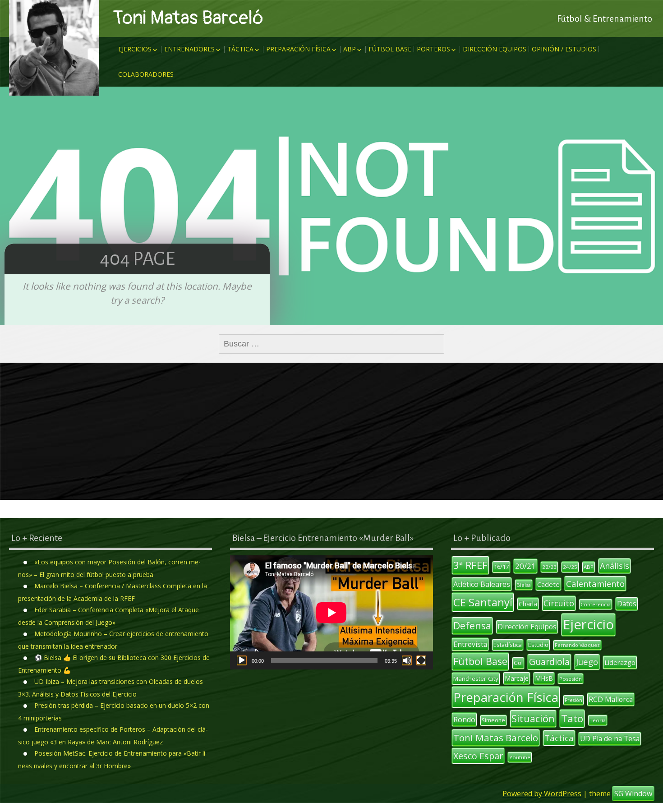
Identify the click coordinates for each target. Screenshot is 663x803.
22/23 (549, 566)
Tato (572, 718)
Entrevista (470, 644)
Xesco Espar (478, 756)
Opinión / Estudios (564, 49)
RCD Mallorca (611, 699)
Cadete (548, 584)
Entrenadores (189, 49)
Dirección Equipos (494, 49)
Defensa (472, 625)
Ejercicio (588, 624)
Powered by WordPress (541, 793)
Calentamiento (595, 583)
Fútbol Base (389, 49)
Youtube (519, 757)
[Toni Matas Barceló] (54, 48)
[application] (331, 612)
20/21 (525, 566)
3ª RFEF (470, 565)
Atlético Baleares (481, 584)
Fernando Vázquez (577, 645)
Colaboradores (146, 74)
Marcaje (517, 678)
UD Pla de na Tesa (610, 738)
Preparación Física (298, 49)
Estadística (507, 645)
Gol (518, 663)
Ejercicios (135, 49)
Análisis (614, 565)
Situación (533, 718)
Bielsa (523, 584)
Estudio (538, 645)
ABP (349, 49)
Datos (626, 604)
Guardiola (549, 661)
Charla (528, 604)
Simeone (493, 720)
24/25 (570, 566)
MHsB (544, 678)
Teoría (597, 720)
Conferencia (595, 604)
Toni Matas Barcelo (495, 737)
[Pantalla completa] (421, 660)
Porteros (433, 49)
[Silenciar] (406, 660)
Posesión (570, 678)
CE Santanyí (482, 602)
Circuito (558, 603)
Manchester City (475, 678)
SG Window (633, 793)
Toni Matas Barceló (188, 18)
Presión (573, 700)
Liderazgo (619, 662)
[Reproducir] (241, 660)
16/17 (501, 567)
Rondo (464, 720)
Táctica (240, 49)
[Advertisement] (331, 431)
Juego (587, 662)
